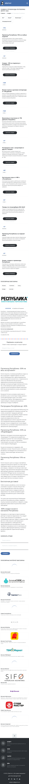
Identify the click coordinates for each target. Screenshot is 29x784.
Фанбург (3, 289)
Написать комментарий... (10, 545)
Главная (3, 13)
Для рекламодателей (14, 776)
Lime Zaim (11, 289)
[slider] (8, 308)
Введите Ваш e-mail (8, 348)
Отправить (5, 553)
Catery (19, 285)
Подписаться (14, 353)
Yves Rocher (11, 285)
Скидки (9, 13)
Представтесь (6, 540)
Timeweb (4, 285)
